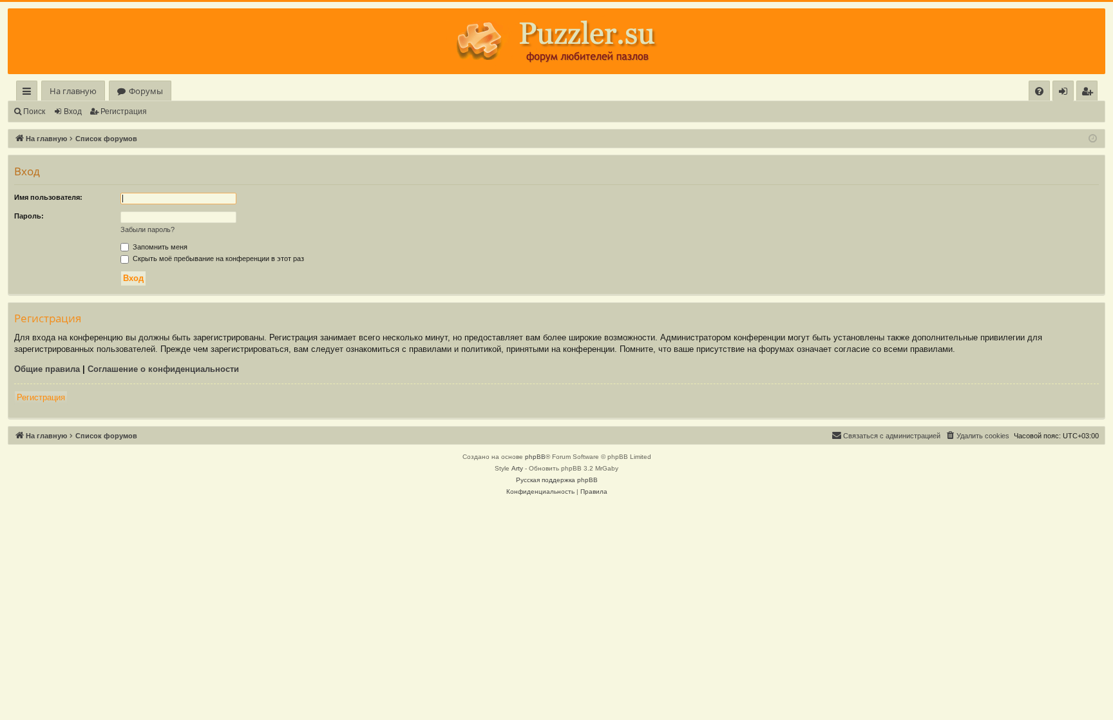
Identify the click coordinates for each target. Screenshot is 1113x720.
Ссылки (29, 93)
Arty (517, 468)
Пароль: (29, 216)
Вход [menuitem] (1065, 93)
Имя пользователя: (48, 197)
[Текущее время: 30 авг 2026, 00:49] (1093, 138)
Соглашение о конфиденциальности (163, 369)
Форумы (146, 91)
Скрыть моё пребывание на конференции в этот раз (217, 258)
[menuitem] (1039, 91)
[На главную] (556, 41)
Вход (73, 111)
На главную (73, 91)
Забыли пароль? (147, 229)
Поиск (34, 111)
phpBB (535, 456)
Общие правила (47, 369)
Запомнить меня (159, 247)
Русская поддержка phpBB (557, 479)
